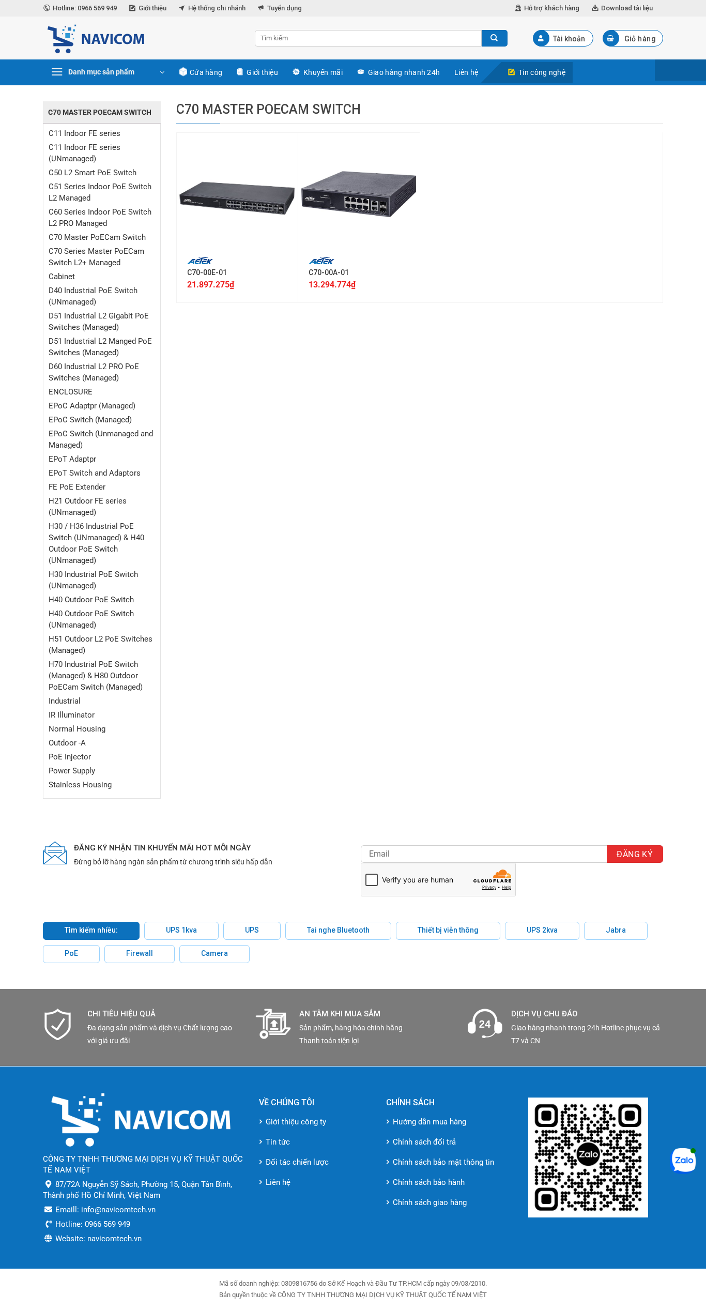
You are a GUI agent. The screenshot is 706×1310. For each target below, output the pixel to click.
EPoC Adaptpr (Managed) (92, 405)
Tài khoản (569, 39)
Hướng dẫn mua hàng (429, 1121)
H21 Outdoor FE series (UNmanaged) (88, 506)
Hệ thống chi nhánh (216, 8)
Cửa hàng (206, 72)
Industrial (65, 701)
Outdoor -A (67, 743)
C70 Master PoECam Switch (97, 237)
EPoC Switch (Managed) (90, 419)
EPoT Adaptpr (72, 459)
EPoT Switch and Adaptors (95, 473)
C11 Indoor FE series (84, 133)
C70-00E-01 (207, 272)
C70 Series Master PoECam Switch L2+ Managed (96, 257)
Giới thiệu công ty (296, 1121)
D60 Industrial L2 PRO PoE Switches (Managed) (94, 372)
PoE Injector (70, 756)
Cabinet (62, 276)
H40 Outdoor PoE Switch (91, 599)
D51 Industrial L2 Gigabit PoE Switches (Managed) (99, 321)
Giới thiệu (152, 8)
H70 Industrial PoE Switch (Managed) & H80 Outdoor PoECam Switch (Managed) (96, 676)
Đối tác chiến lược (297, 1162)
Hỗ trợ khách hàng (551, 8)
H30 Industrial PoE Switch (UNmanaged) (93, 580)
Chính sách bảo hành (429, 1182)
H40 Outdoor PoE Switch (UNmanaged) (91, 619)
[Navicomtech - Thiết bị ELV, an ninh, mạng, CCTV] (141, 38)
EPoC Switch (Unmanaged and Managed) (101, 439)
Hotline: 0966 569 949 (85, 8)
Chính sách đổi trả (424, 1142)
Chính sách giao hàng (430, 1202)
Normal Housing (77, 729)
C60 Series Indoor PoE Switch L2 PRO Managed (100, 217)
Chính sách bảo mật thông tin (443, 1162)
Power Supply (72, 770)
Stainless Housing (80, 784)
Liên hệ (466, 72)
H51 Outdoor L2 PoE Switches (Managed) (100, 644)
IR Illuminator (72, 715)
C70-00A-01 (329, 272)
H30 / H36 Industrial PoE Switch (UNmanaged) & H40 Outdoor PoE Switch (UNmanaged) (96, 543)
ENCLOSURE (71, 392)
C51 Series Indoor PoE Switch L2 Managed (100, 192)
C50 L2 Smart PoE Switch (92, 172)
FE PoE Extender (77, 487)
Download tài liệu (627, 8)
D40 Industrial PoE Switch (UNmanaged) (93, 296)
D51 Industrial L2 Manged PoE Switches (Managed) (100, 347)
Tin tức (278, 1142)
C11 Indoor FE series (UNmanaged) (84, 153)
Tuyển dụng (284, 8)
